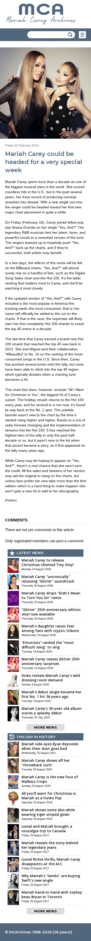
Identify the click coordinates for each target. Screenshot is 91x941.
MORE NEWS (45, 727)
